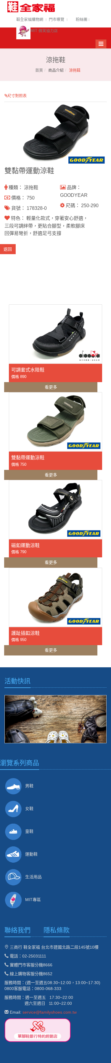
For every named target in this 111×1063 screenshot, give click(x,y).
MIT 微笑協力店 (44, 30)
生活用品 (33, 876)
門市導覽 (56, 19)
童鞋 (29, 831)
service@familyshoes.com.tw (49, 1012)
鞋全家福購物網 (29, 19)
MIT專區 (33, 899)
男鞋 (29, 785)
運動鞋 (31, 854)
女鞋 (29, 808)
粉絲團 (81, 19)
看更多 (51, 387)
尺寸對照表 (17, 95)
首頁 (39, 70)
